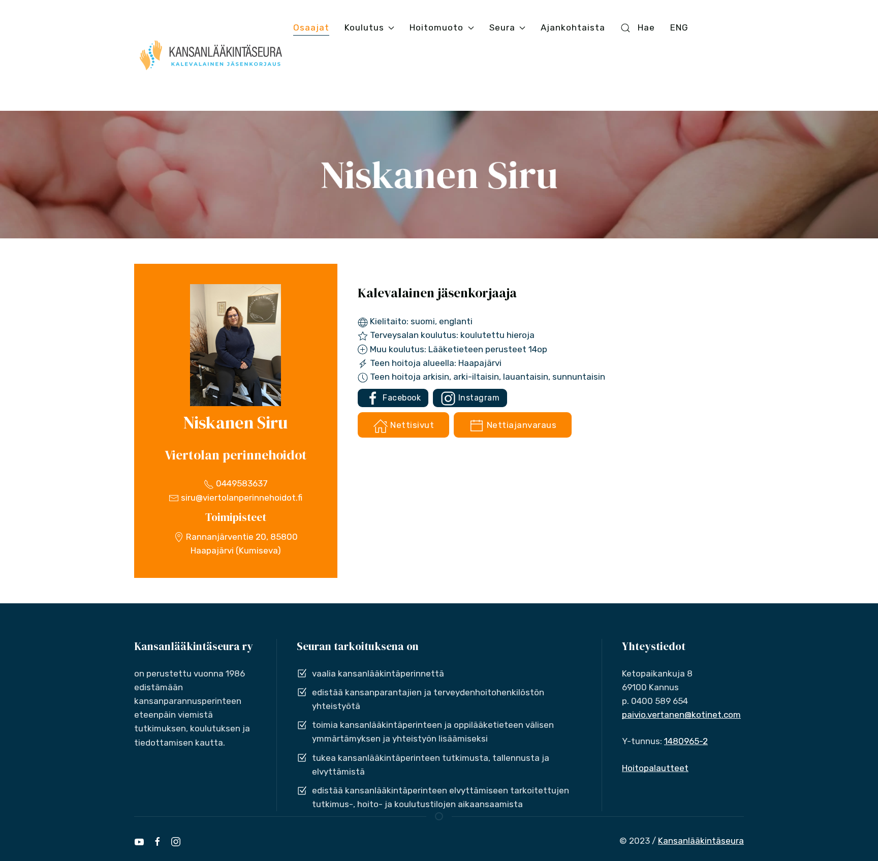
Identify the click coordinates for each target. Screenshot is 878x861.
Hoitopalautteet (655, 768)
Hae (646, 27)
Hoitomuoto (436, 27)
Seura (502, 27)
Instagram (477, 398)
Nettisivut (411, 425)
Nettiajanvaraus (520, 425)
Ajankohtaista (573, 27)
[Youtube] (139, 842)
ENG (679, 27)
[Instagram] (176, 842)
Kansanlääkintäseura (701, 841)
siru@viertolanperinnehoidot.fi (240, 498)
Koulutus (364, 27)
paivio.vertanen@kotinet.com (681, 715)
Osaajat (311, 27)
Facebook (401, 398)
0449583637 (241, 483)
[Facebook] (157, 842)
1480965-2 (686, 741)
